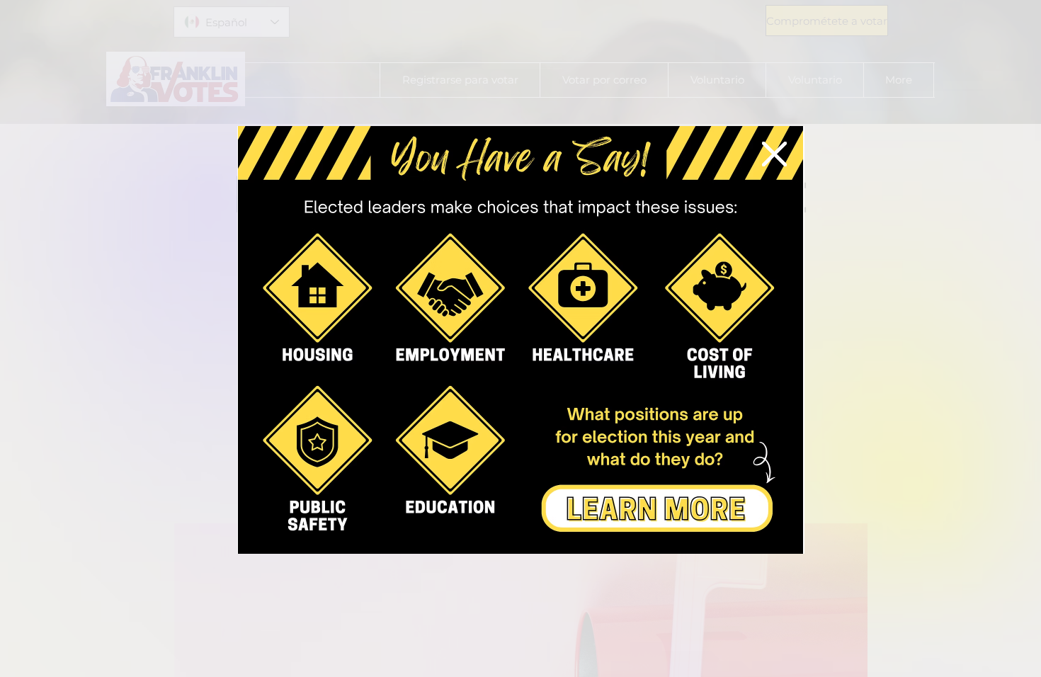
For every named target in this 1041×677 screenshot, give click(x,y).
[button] (774, 154)
